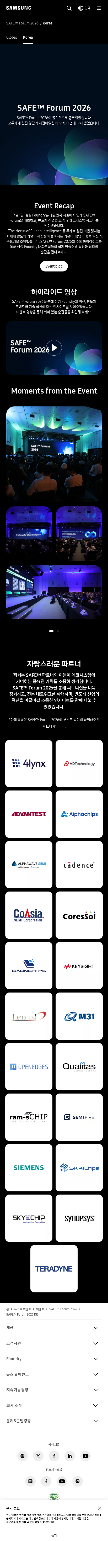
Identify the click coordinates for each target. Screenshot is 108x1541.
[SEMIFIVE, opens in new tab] (79, 1096)
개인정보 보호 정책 (16, 1522)
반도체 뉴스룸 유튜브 (62, 1481)
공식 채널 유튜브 (85, 1456)
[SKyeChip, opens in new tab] (28, 1197)
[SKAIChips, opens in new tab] (79, 1146)
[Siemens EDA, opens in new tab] (28, 1146)
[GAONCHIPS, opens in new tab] (28, 944)
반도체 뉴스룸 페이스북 (46, 1481)
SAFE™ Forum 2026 (22, 23)
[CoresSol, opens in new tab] (79, 894)
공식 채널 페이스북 (54, 1456)
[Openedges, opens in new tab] (28, 1045)
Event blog (54, 266)
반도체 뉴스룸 (30, 1481)
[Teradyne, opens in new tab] (54, 1247)
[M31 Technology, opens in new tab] (79, 995)
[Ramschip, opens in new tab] (28, 1096)
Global (11, 37)
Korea (28, 37)
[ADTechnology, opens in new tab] (79, 742)
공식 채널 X (38, 1456)
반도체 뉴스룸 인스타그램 (77, 1481)
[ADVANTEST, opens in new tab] (28, 792)
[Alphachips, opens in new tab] (79, 792)
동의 (54, 1535)
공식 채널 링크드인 (69, 1456)
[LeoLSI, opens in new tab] (28, 995)
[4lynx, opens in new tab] (28, 742)
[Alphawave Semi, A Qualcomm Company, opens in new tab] (28, 843)
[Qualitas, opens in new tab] (79, 1045)
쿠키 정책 (35, 1522)
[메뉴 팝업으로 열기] (99, 8)
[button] (51, 631)
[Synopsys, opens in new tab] (79, 1197)
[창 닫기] (100, 1508)
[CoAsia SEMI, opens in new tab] (28, 894)
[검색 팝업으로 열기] (69, 8)
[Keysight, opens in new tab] (79, 944)
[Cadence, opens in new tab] (79, 843)
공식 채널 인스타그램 (22, 1456)
